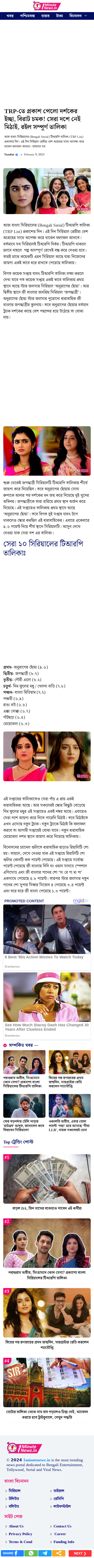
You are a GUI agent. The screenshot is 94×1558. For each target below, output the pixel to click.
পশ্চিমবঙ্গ (27, 16)
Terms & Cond (20, 1542)
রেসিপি (59, 1499)
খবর (10, 16)
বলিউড (14, 1506)
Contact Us (62, 1526)
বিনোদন (76, 16)
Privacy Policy (20, 1534)
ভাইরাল (59, 1491)
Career (60, 1534)
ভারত (45, 16)
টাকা (59, 16)
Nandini (9, 154)
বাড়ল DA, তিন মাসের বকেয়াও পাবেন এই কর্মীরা (47, 1208)
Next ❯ (80, 1553)
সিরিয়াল (15, 1491)
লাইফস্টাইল (62, 1506)
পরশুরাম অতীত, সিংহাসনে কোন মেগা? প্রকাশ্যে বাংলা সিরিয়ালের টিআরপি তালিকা (22, 1082)
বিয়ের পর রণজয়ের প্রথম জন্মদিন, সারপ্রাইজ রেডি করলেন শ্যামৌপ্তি (66, 1082)
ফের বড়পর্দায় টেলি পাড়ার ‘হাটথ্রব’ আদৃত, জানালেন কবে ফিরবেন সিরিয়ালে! (23, 1126)
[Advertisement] (47, 64)
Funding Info (64, 1542)
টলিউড (14, 1499)
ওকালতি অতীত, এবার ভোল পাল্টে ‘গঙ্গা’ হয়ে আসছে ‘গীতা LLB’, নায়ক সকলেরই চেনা (69, 1126)
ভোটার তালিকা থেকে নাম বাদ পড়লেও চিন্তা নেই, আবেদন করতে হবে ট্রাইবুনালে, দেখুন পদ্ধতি (47, 1415)
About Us (16, 1526)
